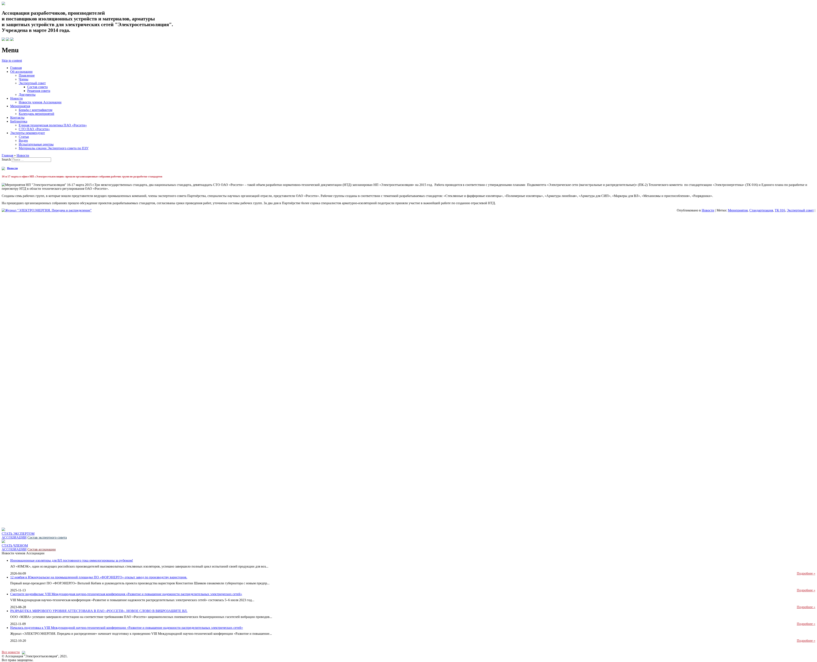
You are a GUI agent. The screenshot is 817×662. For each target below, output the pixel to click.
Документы (27, 94)
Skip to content (12, 60)
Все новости (11, 652)
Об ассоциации (21, 71)
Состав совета (37, 87)
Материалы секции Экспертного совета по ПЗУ (54, 148)
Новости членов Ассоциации (40, 102)
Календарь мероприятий (36, 114)
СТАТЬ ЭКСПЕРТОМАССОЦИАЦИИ (18, 535)
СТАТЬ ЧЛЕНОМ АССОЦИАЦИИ (15, 547)
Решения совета (38, 91)
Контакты (17, 117)
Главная (16, 68)
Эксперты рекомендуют (27, 133)
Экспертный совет (32, 83)
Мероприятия (20, 106)
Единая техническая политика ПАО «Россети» (53, 125)
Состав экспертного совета (47, 537)
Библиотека (18, 121)
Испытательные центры (36, 144)
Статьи (24, 136)
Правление (27, 75)
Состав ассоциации (41, 549)
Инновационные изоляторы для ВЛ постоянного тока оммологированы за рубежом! (71, 560)
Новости (16, 98)
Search (6, 159)
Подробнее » (806, 573)
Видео (23, 140)
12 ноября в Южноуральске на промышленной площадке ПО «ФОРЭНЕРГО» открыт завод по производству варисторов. (98, 577)
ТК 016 (780, 210)
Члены (23, 79)
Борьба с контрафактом (35, 110)
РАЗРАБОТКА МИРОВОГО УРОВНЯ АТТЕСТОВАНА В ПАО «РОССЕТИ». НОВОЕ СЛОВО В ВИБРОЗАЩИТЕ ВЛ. (98, 611)
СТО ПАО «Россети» (34, 129)
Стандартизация (761, 210)
